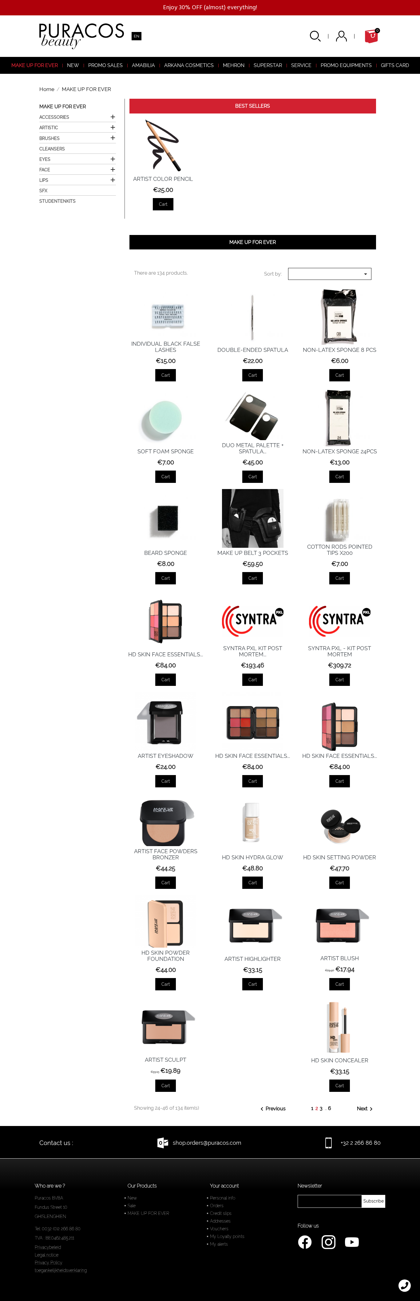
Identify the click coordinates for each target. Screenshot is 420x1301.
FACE (44, 169)
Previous (272, 1109)
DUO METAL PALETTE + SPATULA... (252, 448)
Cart (163, 204)
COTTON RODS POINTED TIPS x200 (339, 549)
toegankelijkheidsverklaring (61, 1270)
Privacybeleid (48, 1247)
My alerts (219, 1244)
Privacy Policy (48, 1262)
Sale (132, 1205)
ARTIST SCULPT (165, 1059)
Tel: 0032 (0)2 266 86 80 (58, 1228)
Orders (217, 1205)
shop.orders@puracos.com (207, 1143)
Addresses (220, 1221)
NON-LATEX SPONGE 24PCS (340, 451)
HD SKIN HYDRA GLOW (252, 857)
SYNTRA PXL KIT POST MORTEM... (252, 651)
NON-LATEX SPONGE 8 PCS (339, 350)
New (132, 1198)
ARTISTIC (48, 127)
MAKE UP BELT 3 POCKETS (252, 553)
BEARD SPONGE (165, 553)
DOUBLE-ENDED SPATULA (252, 350)
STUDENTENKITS (57, 201)
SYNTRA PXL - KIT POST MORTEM (339, 651)
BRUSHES (49, 138)
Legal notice (46, 1254)
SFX (43, 190)
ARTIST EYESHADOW (165, 756)
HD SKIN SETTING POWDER (339, 857)
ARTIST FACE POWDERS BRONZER (165, 854)
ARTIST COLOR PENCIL (163, 179)
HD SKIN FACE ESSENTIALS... (165, 654)
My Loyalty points (227, 1236)
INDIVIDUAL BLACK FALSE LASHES (165, 346)
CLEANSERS (52, 148)
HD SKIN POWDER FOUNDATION (165, 955)
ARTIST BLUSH (339, 958)
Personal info (222, 1198)
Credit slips (221, 1213)
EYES (44, 159)
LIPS (43, 180)
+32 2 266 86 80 (361, 1143)
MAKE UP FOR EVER (62, 106)
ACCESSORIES (54, 117)
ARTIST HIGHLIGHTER (252, 959)
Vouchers (219, 1228)
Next (366, 1109)
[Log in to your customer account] (349, 36)
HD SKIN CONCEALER (339, 1060)
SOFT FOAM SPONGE (165, 451)
